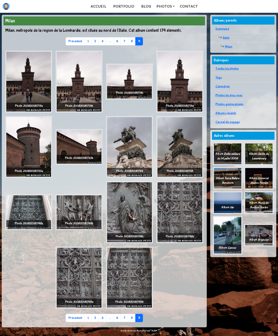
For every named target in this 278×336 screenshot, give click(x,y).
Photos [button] (164, 6)
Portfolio (123, 6)
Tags (218, 77)
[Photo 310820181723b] (79, 147)
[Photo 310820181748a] (28, 212)
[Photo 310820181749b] (129, 277)
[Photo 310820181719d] (179, 81)
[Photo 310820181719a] (28, 81)
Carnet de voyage (227, 122)
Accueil (98, 6)
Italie (226, 38)
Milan (228, 47)
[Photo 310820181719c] (129, 81)
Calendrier (222, 86)
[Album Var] (227, 202)
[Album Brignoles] (259, 235)
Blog (146, 6)
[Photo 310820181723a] (28, 147)
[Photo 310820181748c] (129, 212)
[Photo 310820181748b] (79, 212)
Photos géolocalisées (229, 104)
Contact (189, 6)
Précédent (75, 41)
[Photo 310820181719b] (79, 81)
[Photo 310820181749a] (79, 277)
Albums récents (225, 113)
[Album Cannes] (227, 235)
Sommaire (222, 29)
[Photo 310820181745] (179, 147)
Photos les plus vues (228, 95)
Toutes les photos (227, 69)
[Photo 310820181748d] (179, 212)
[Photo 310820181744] (129, 147)
